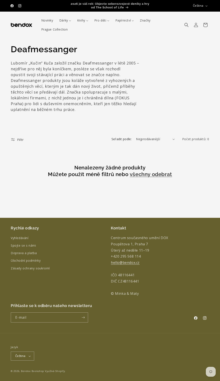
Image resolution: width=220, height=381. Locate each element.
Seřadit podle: (122, 139)
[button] (186, 25)
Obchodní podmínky (26, 260)
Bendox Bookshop (32, 371)
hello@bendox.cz (125, 262)
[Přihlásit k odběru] (83, 317)
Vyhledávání (20, 238)
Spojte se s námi (23, 245)
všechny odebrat (151, 174)
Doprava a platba (24, 253)
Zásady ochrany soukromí (30, 268)
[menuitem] (47, 20)
